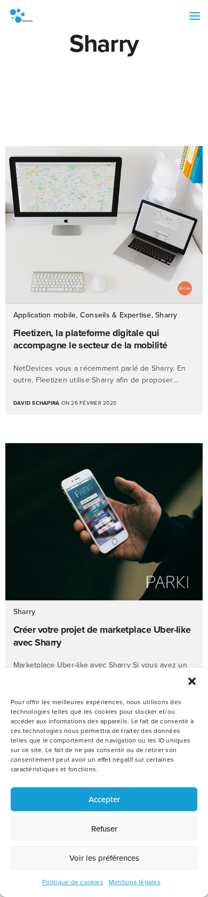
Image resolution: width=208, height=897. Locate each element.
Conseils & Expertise (115, 315)
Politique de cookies (72, 882)
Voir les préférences (104, 858)
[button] (192, 681)
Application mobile (44, 315)
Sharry (166, 315)
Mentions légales (135, 882)
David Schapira (36, 403)
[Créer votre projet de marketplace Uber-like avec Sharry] (104, 522)
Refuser (104, 829)
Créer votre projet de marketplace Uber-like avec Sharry (102, 636)
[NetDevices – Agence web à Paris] (21, 16)
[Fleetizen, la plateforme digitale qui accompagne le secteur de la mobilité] (104, 225)
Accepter (104, 799)
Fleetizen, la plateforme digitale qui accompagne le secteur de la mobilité (90, 339)
